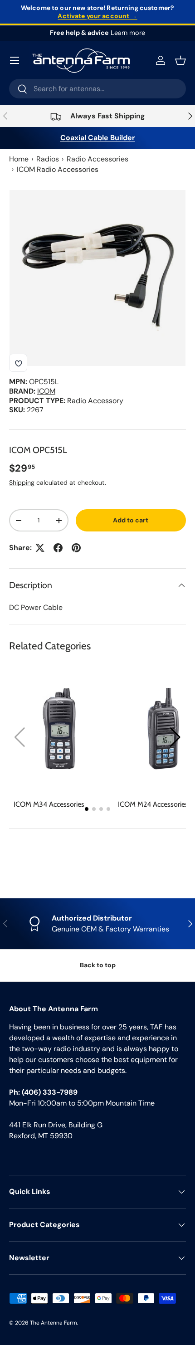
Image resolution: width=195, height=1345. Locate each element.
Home (19, 159)
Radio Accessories (97, 159)
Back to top (98, 965)
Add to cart (130, 520)
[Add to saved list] (18, 363)
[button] (175, 737)
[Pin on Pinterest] (76, 548)
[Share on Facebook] (58, 548)
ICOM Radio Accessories (57, 169)
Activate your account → (97, 16)
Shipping (21, 482)
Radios (47, 159)
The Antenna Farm (53, 1322)
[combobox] (97, 88)
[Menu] (14, 60)
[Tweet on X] (40, 548)
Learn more (128, 33)
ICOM (46, 391)
